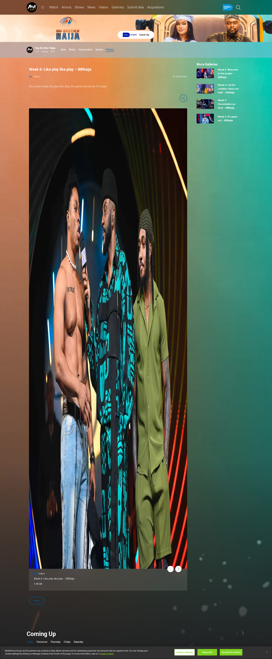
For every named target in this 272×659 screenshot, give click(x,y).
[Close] (267, 652)
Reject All (207, 652)
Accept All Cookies (231, 652)
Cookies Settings (184, 652)
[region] (136, 652)
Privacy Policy (106, 654)
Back (36, 600)
